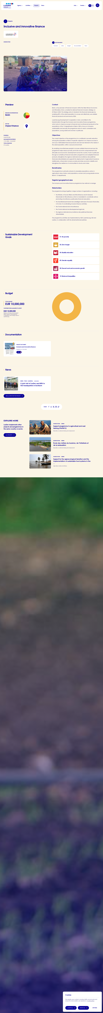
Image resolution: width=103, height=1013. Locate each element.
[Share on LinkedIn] (51, 407)
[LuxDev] (8, 5)
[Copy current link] (58, 407)
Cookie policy (90, 1001)
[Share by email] (56, 407)
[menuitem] (55, 45)
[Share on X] (54, 407)
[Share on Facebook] (49, 407)
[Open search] (97, 5)
